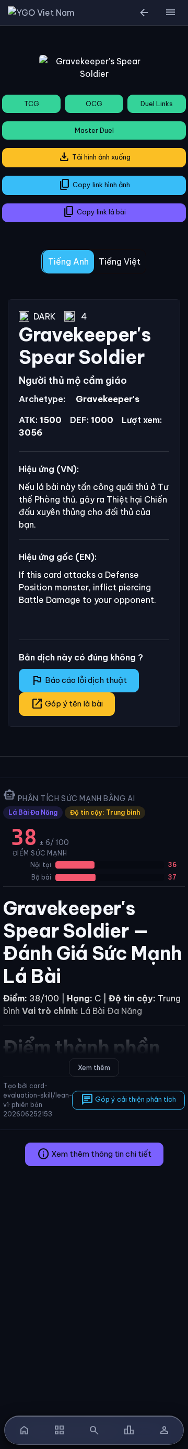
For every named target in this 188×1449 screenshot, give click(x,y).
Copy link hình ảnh (94, 184)
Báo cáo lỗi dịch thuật (79, 680)
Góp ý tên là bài (67, 704)
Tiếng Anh (68, 261)
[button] (170, 13)
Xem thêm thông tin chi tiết (94, 1154)
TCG (31, 103)
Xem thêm (94, 1067)
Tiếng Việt (119, 261)
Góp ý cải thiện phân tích (128, 1099)
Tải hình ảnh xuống (94, 157)
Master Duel (94, 130)
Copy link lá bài (94, 211)
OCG (94, 103)
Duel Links (156, 103)
